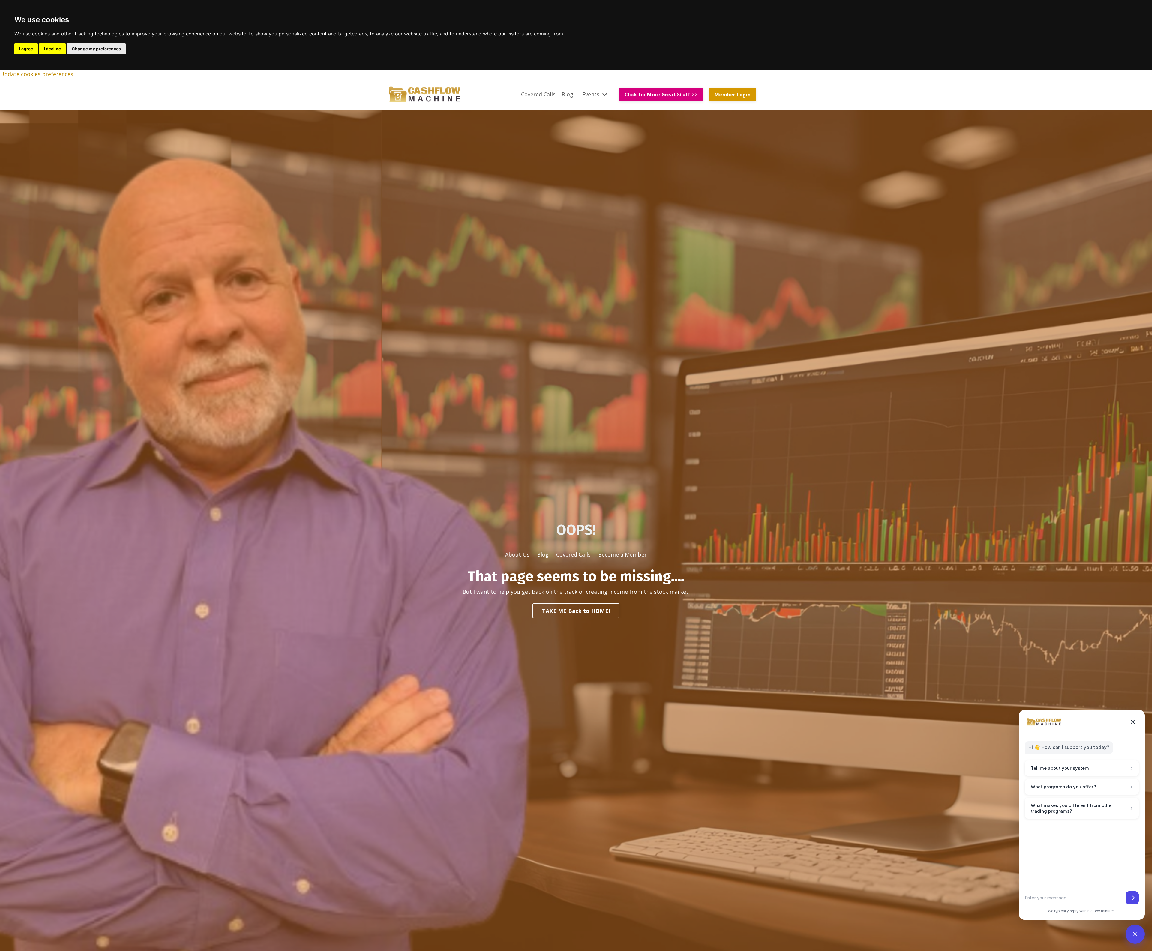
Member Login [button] (733, 94)
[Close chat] (1133, 722)
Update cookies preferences (36, 74)
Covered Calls (538, 94)
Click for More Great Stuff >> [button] (661, 94)
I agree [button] (26, 48)
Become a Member (622, 554)
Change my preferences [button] (96, 48)
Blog (567, 94)
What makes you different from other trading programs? (1082, 808)
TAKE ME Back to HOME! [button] (576, 610)
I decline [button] (52, 48)
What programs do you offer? (1082, 786)
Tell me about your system (1082, 768)
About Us (517, 554)
